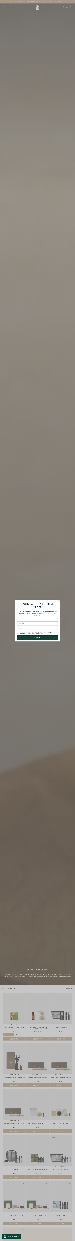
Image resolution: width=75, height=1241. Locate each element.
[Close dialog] (59, 601)
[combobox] (37, 628)
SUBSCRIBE (37, 637)
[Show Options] (56, 628)
